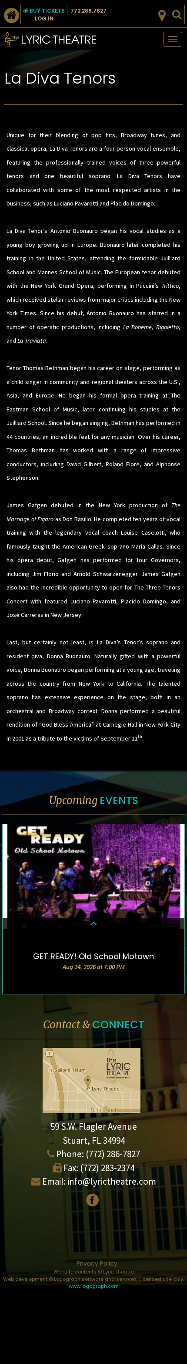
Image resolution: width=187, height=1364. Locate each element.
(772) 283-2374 (107, 1168)
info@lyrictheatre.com (111, 1181)
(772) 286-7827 (113, 1154)
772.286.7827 (88, 10)
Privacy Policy (97, 1263)
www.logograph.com (94, 1286)
